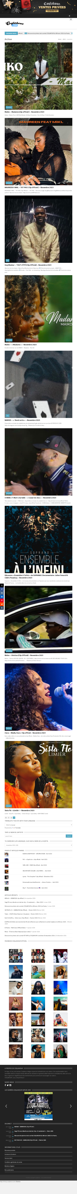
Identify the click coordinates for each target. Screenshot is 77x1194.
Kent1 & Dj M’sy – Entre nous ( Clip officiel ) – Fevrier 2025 (21, 918)
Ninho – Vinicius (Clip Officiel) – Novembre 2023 (24, 655)
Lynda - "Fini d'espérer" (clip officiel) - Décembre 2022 (38, 876)
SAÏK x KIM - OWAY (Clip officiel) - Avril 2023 (35, 865)
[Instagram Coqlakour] (10, 1085)
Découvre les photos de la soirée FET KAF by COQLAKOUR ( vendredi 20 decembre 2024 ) (30, 936)
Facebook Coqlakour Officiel (16, 941)
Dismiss (18, 1182)
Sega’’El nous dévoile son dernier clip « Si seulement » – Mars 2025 (24, 902)
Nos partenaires (9, 1170)
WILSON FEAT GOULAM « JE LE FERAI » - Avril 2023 (37, 871)
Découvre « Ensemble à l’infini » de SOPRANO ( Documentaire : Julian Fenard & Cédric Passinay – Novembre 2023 (36, 576)
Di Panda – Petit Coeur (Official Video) (15, 928)
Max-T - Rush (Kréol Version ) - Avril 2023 (35, 888)
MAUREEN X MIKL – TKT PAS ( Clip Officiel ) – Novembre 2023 (29, 187)
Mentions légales (9, 1166)
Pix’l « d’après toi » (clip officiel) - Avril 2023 (35, 859)
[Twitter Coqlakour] (8, 1085)
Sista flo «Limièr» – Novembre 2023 (19, 810)
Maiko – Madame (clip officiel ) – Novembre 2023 (24, 111)
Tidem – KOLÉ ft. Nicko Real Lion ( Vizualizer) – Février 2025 (21, 914)
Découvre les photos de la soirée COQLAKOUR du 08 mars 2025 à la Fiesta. (29, 33)
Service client (8, 1158)
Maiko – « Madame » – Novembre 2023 (21, 344)
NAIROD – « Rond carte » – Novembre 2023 (22, 420)
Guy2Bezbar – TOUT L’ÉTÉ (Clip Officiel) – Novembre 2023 (28, 264)
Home (59, 39)
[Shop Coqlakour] (38, 7)
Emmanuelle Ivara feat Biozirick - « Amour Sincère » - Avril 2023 (40, 882)
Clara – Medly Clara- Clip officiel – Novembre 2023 (25, 732)
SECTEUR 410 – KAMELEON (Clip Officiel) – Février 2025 (20, 910)
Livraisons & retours (10, 1154)
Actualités (55, 33)
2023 (64, 39)
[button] (16, 956)
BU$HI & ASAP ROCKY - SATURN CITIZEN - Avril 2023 (37, 854)
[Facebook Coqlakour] (5, 1085)
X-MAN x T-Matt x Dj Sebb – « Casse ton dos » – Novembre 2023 (30, 497)
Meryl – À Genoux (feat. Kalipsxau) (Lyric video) (18, 932)
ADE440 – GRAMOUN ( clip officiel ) (14, 898)
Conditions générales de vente (13, 1162)
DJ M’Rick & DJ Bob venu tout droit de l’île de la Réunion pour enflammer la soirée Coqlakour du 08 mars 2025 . (36, 922)
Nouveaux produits (10, 1150)
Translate (18, 828)
